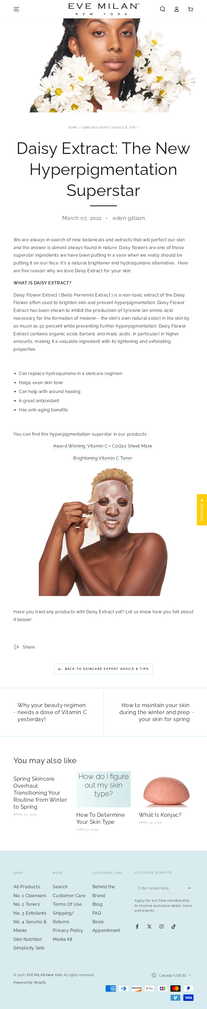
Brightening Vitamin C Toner (102, 458)
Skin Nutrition (27, 939)
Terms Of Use (67, 904)
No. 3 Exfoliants (30, 913)
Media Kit (62, 939)
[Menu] (16, 9)
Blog (97, 904)
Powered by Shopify (29, 982)
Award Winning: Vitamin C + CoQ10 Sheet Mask (102, 446)
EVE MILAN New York (44, 975)
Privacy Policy (68, 930)
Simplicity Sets (29, 948)
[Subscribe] (190, 888)
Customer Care (69, 895)
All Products (26, 886)
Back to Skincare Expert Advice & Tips (107, 669)
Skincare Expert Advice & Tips (109, 127)
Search (60, 886)
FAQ (96, 913)
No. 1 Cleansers (29, 895)
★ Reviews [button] (202, 509)
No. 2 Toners (26, 904)
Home (73, 127)
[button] (163, 9)
